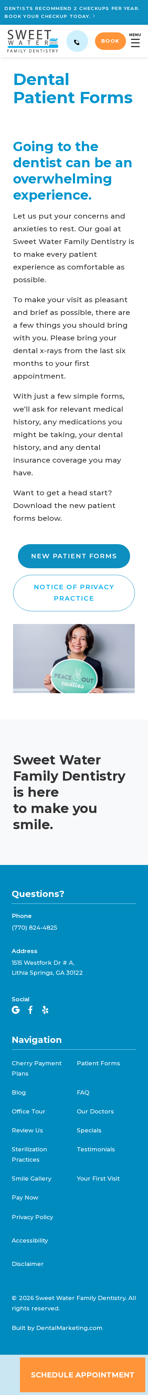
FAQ (83, 1092)
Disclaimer (28, 1264)
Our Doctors (95, 1111)
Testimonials (96, 1149)
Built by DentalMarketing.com (57, 1327)
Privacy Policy (32, 1217)
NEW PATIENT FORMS (74, 556)
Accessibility (30, 1241)
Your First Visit (98, 1178)
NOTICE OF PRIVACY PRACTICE (74, 592)
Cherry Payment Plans (37, 1068)
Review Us (27, 1130)
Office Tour (28, 1111)
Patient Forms (98, 1063)
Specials (89, 1130)
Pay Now (25, 1197)
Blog (19, 1092)
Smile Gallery (31, 1178)
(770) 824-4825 (34, 927)
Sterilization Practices (29, 1154)
